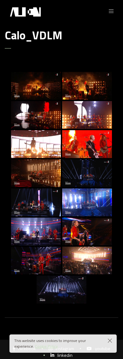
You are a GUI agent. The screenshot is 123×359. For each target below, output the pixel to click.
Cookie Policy (46, 346)
